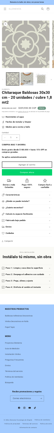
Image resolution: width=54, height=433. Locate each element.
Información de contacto (28, 427)
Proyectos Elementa (13, 343)
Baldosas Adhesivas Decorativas (19, 316)
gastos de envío (23, 111)
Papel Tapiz (10, 327)
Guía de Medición (12, 349)
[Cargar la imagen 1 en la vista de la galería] (12, 78)
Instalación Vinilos (13, 354)
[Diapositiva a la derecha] (51, 79)
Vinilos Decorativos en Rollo (17, 321)
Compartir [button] (8, 241)
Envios (8, 365)
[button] (5, 9)
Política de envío (46, 424)
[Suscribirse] (41, 398)
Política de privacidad (12, 424)
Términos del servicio (14, 371)
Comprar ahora (27, 172)
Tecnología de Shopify (24, 420)
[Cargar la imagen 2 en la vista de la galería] (27, 78)
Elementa (13, 420)
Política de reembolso (14, 377)
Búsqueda (9, 383)
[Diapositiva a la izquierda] (3, 79)
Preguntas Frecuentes (14, 360)
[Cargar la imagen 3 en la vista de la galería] (41, 78)
